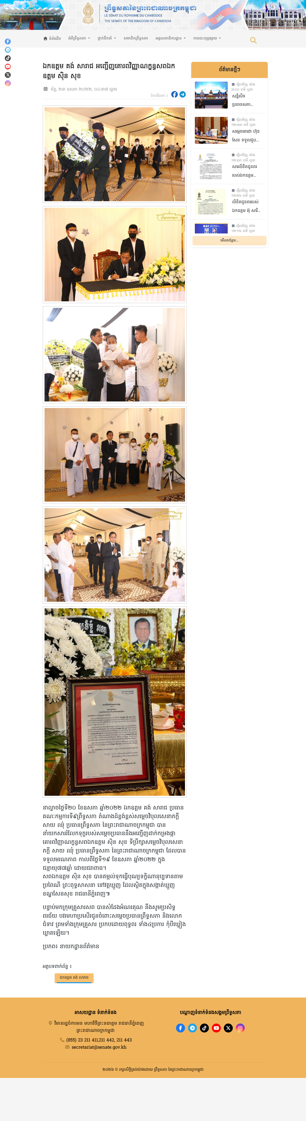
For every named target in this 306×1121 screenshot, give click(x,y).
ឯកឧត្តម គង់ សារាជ (74, 978)
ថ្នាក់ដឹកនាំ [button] (105, 38)
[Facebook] (8, 41)
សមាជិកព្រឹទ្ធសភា (136, 38)
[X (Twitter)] (8, 75)
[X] (228, 1028)
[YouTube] (8, 66)
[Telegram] (8, 50)
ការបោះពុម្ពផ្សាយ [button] (205, 38)
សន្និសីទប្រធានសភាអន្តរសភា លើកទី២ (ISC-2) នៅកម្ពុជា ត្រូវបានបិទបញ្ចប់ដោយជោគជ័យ (246, 101)
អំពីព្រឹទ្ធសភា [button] (77, 38)
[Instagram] (8, 83)
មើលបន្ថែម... (229, 240)
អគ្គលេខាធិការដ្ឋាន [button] (169, 38)
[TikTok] (8, 58)
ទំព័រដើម (54, 39)
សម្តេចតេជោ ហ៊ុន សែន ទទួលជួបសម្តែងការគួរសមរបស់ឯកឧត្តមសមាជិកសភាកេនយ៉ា (247, 137)
